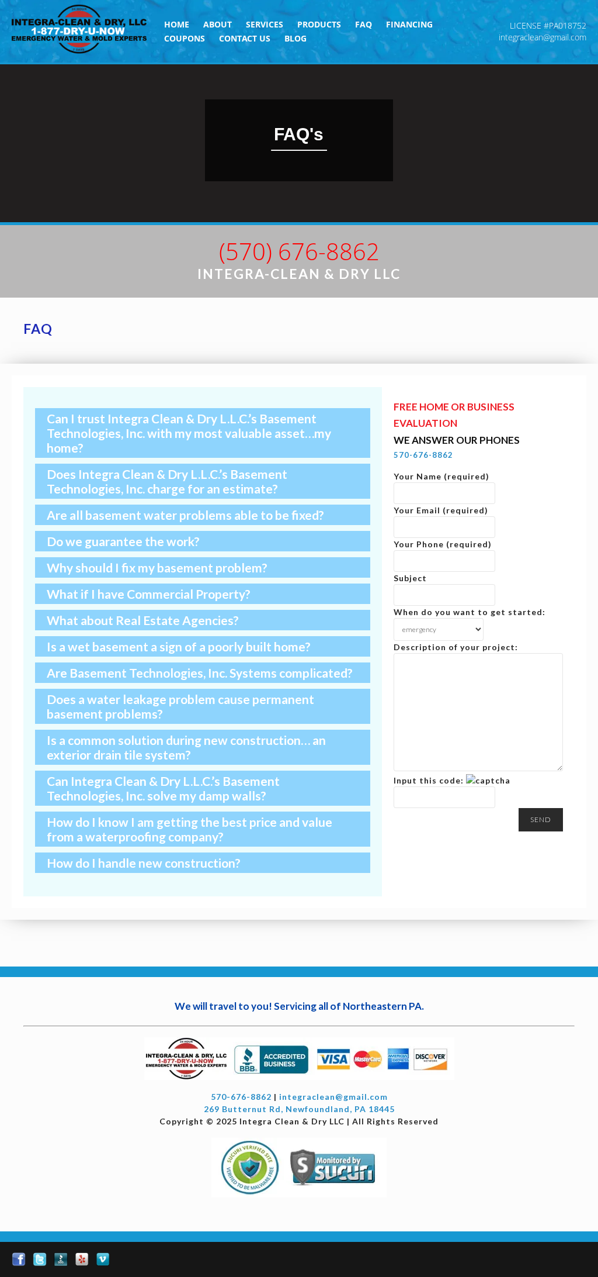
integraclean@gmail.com (542, 37)
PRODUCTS (319, 24)
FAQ (363, 24)
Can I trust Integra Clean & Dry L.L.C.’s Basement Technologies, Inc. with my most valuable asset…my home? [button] (189, 433)
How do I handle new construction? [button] (144, 862)
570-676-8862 (423, 455)
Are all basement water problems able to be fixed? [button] (185, 515)
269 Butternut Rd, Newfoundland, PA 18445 (299, 1109)
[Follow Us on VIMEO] (103, 1259)
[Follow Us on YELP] (82, 1259)
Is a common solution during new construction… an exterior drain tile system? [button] (186, 747)
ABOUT (217, 24)
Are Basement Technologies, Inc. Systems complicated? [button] (200, 672)
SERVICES (264, 24)
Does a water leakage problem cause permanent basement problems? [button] (180, 706)
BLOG (295, 38)
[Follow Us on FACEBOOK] (19, 1259)
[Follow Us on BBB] (61, 1259)
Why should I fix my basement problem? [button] (157, 567)
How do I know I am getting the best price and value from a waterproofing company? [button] (189, 829)
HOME (176, 24)
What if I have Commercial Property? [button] (149, 593)
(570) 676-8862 (299, 251)
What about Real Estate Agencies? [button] (143, 620)
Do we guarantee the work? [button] (123, 541)
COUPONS (184, 38)
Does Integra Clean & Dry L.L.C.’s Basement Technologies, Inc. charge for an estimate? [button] (167, 481)
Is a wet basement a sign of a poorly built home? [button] (179, 646)
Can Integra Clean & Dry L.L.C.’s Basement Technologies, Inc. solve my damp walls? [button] (163, 788)
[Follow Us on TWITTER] (40, 1259)
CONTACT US (244, 38)
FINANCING (409, 24)
